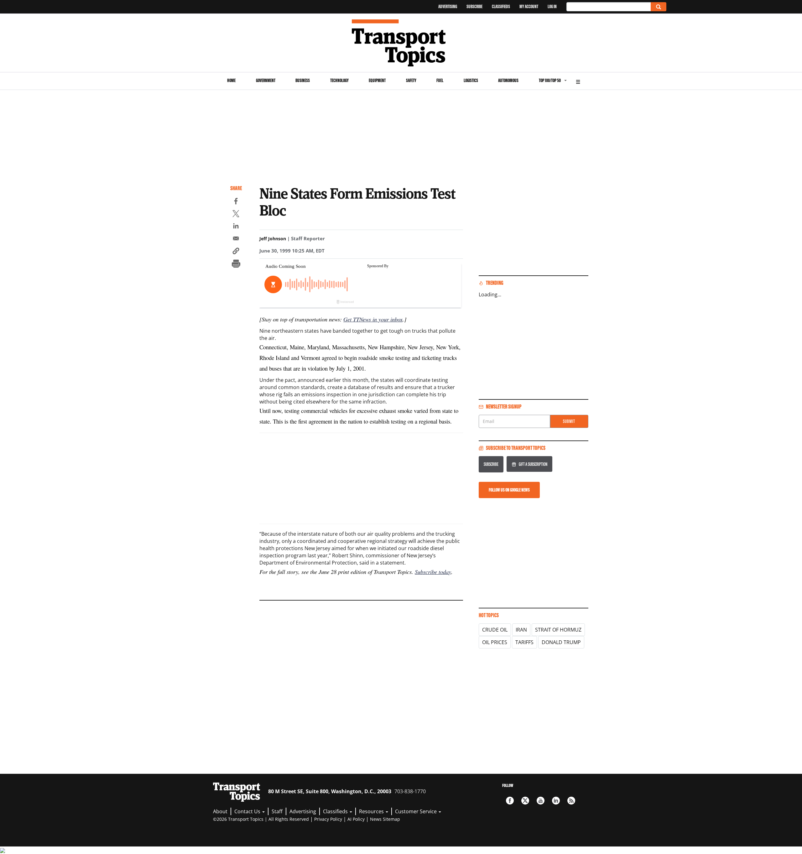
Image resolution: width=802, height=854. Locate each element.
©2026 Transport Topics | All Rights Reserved (261, 819)
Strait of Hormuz (558, 629)
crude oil (495, 629)
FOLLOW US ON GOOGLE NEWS (509, 490)
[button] (236, 252)
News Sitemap (385, 819)
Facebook (510, 801)
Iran (521, 629)
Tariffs (524, 642)
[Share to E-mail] (236, 239)
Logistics (471, 80)
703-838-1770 (410, 791)
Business (302, 80)
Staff (277, 811)
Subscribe (474, 6)
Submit (569, 421)
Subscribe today (433, 571)
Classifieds (501, 6)
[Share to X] (236, 214)
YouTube (540, 801)
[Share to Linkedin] (236, 226)
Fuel (439, 80)
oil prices (494, 642)
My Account (528, 6)
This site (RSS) (571, 801)
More (578, 81)
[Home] (401, 42)
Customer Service (416, 811)
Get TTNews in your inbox (373, 319)
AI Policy (356, 819)
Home (231, 80)
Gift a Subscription (533, 464)
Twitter (525, 801)
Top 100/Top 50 (550, 80)
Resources (372, 811)
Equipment (377, 80)
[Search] (658, 6)
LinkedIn (556, 801)
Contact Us (248, 811)
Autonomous (508, 80)
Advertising (447, 6)
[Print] (236, 264)
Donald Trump (561, 642)
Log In (552, 6)
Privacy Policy (328, 819)
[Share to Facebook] (236, 202)
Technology (339, 80)
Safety (411, 80)
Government (265, 80)
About (220, 811)
